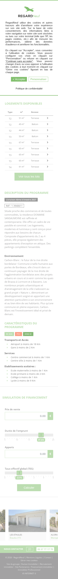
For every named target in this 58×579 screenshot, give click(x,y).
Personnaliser (38, 79)
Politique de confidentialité (29, 88)
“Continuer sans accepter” (19, 61)
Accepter (20, 79)
